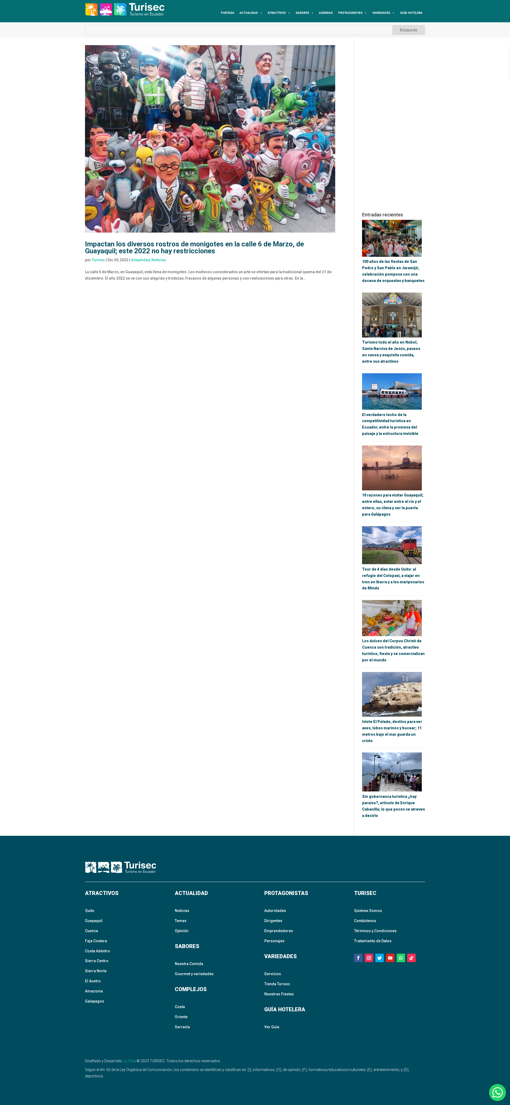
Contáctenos (365, 921)
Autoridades (275, 911)
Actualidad (140, 260)
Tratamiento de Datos (373, 941)
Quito (89, 911)
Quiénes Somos (368, 911)
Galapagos (94, 1001)
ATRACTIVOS (277, 13)
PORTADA (227, 13)
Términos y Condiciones (375, 931)
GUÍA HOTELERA (411, 13)
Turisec (98, 260)
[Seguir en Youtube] (390, 958)
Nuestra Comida (189, 964)
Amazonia (94, 991)
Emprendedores (278, 931)
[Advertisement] (393, 124)
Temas (180, 921)
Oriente (181, 1017)
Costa (180, 1007)
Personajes (274, 941)
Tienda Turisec (277, 984)
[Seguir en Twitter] (379, 958)
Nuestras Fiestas (279, 994)
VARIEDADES (381, 13)
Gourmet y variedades (194, 974)
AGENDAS (326, 13)
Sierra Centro (96, 961)
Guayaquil (94, 921)
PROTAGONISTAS (350, 13)
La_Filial (129, 1061)
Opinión (181, 931)
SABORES (302, 13)
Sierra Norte (96, 971)
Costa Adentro (97, 951)
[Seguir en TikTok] (411, 958)
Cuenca (91, 931)
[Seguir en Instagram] (369, 958)
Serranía (182, 1027)
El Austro (93, 981)
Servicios (272, 974)
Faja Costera (96, 941)
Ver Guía (271, 1027)
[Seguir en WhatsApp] (401, 958)
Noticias (158, 260)
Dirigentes (273, 921)
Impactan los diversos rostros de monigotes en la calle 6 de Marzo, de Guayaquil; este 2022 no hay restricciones (194, 247)
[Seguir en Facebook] (358, 958)
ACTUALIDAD (249, 13)
